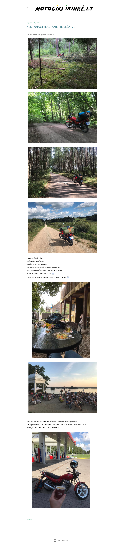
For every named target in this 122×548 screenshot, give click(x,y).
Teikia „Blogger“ (63, 540)
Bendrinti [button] (30, 519)
